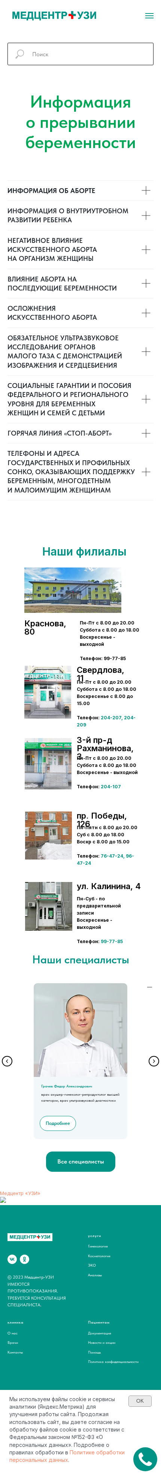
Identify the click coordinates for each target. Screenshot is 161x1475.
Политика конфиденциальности (113, 1361)
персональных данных (38, 1460)
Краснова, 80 (45, 627)
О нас (12, 1333)
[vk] (12, 1259)
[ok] (24, 1259)
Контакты (15, 1352)
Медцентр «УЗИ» (20, 1193)
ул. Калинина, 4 (109, 886)
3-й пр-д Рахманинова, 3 (105, 748)
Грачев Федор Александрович (66, 1086)
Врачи (12, 1342)
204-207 (111, 717)
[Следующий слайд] (154, 1061)
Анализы (95, 1275)
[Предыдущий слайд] (7, 1061)
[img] (47, 692)
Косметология (99, 1255)
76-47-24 (112, 856)
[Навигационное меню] (149, 15)
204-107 (111, 786)
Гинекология (98, 1246)
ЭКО (92, 1265)
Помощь (94, 1352)
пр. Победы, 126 (102, 820)
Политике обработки (97, 1452)
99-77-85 (112, 941)
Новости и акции (101, 1342)
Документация (99, 1333)
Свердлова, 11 (100, 674)
